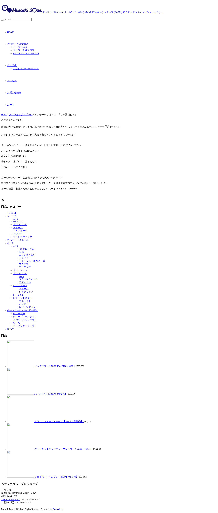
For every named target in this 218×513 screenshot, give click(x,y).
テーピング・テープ (23, 326)
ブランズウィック (22, 237)
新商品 (10, 329)
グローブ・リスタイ (23, 316)
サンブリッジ (20, 224)
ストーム (18, 227)
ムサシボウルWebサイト (26, 68)
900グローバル (26, 249)
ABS (15, 219)
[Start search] (2, 20)
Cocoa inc (57, 509)
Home (4, 114)
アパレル (12, 213)
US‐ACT (17, 221)
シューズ (12, 216)
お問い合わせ (14, 92)
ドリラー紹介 (20, 47)
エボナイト (25, 301)
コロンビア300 (26, 254)
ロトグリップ (26, 291)
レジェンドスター (22, 298)
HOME (10, 32)
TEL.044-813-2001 (10, 499)
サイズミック (20, 270)
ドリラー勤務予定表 (23, 50)
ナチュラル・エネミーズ (32, 261)
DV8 (21, 276)
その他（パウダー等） (25, 319)
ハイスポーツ (20, 230)
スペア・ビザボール (17, 240)
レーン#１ (18, 295)
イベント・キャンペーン (26, 53)
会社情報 (12, 65)
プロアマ (23, 264)
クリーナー (19, 313)
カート (10, 104)
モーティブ (25, 267)
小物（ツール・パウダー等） (22, 310)
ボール (10, 243)
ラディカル (25, 282)
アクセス (12, 80)
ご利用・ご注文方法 (17, 44)
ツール (16, 323)
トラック (23, 258)
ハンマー (18, 234)
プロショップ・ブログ (20, 114)
